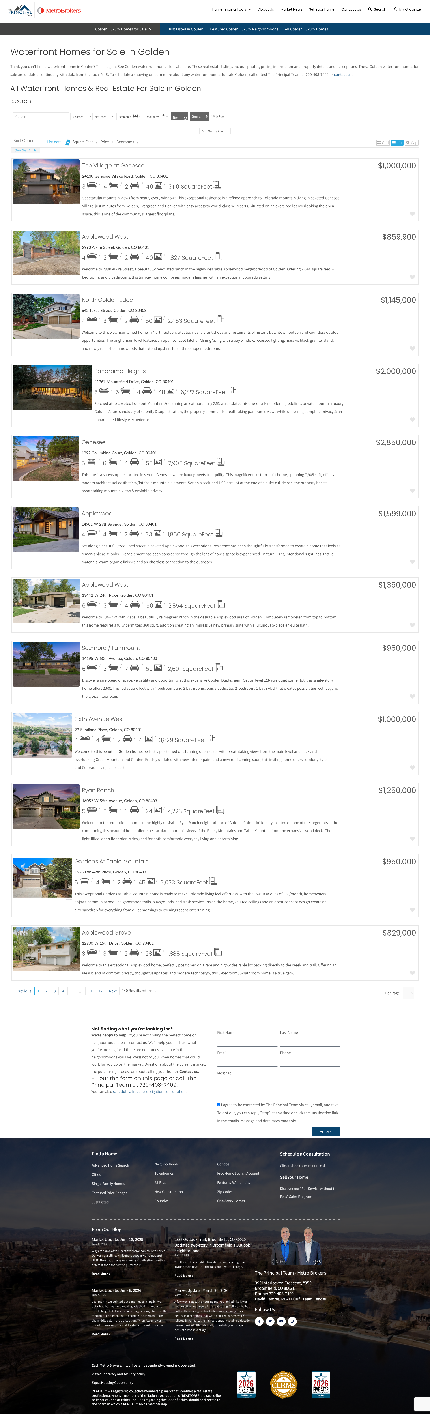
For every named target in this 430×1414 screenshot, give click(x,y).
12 (101, 990)
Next (113, 990)
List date (54, 141)
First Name (226, 1032)
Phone (285, 1052)
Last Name (289, 1032)
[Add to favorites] (412, 214)
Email (222, 1052)
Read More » (101, 1273)
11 (90, 990)
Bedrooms (125, 141)
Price (105, 141)
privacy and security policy (125, 1374)
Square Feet (83, 141)
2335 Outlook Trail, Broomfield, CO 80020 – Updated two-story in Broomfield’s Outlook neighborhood (212, 1245)
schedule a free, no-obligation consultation (149, 1091)
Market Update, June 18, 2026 (117, 1239)
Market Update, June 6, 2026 (116, 1290)
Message (224, 1072)
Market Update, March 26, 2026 (201, 1290)
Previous (24, 990)
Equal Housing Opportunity (112, 1382)
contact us (343, 74)
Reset (177, 117)
